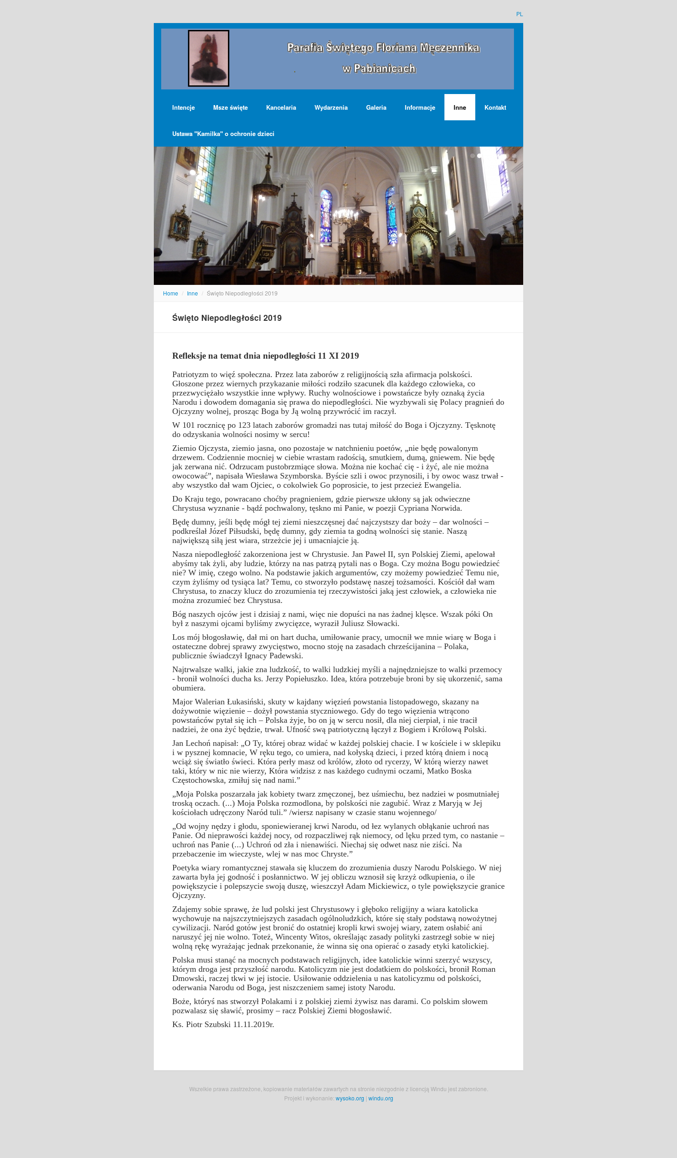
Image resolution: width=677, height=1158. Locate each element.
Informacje (420, 107)
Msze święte (230, 107)
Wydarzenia (331, 107)
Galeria (376, 107)
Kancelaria (281, 107)
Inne (460, 107)
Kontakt (495, 107)
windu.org (380, 1098)
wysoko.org (350, 1098)
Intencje (183, 107)
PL (519, 14)
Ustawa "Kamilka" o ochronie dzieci (223, 133)
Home (170, 293)
